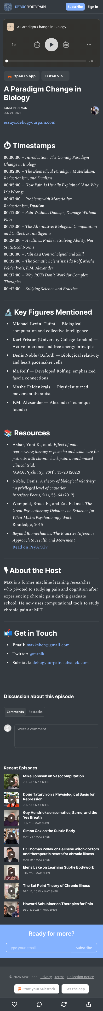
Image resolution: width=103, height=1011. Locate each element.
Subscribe (75, 7)
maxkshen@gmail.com (48, 645)
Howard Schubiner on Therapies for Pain (58, 903)
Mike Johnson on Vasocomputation (53, 776)
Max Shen (42, 782)
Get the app (75, 989)
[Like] (14, 1004)
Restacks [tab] (35, 712)
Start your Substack (39, 989)
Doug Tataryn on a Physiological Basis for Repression (59, 796)
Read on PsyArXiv (30, 547)
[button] (14, 45)
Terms (59, 976)
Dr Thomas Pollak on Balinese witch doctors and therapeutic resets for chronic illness (61, 851)
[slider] (46, 61)
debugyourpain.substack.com (61, 662)
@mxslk (36, 654)
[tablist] (24, 712)
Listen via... (55, 75)
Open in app (24, 75)
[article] (51, 781)
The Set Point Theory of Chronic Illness (56, 885)
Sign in (93, 7)
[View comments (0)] (39, 1004)
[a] (11, 781)
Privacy (46, 976)
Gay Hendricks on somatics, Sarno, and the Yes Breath (60, 815)
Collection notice (80, 976)
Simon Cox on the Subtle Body (49, 830)
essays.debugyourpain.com (29, 122)
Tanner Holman (15, 108)
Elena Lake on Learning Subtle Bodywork (58, 867)
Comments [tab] (15, 712)
